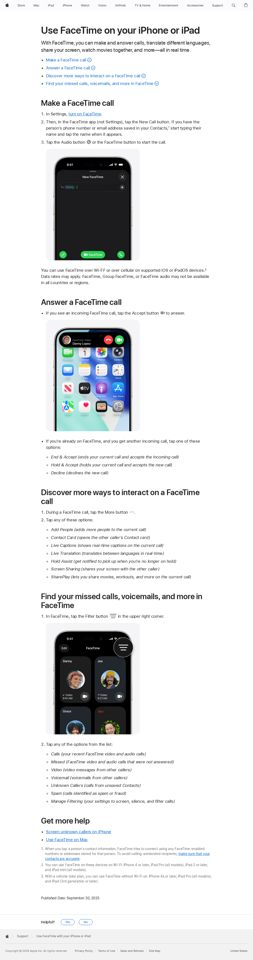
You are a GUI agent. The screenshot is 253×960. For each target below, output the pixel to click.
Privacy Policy (84, 951)
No (86, 922)
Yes (67, 922)
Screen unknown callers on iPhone (78, 831)
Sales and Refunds (132, 951)
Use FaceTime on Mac (67, 839)
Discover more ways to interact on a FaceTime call (93, 75)
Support (22, 936)
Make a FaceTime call (66, 59)
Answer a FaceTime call (68, 67)
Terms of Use (106, 951)
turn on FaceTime (84, 113)
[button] (233, 5)
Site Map (154, 951)
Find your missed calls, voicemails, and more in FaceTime (99, 83)
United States (239, 951)
